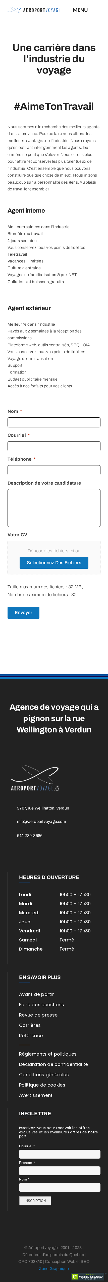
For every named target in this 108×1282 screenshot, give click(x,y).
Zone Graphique (54, 1268)
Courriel (27, 1146)
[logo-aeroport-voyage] (34, 9)
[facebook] (12, 854)
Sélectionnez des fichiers (54, 562)
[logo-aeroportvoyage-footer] (35, 765)
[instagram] (23, 854)
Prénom (27, 1163)
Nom (24, 1179)
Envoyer (23, 612)
